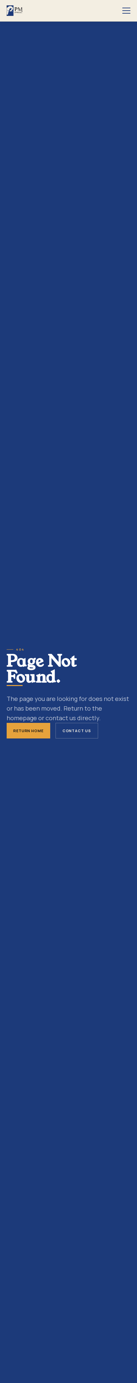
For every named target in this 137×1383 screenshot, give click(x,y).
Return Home (28, 730)
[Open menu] (126, 11)
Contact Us (77, 730)
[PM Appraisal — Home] (15, 11)
